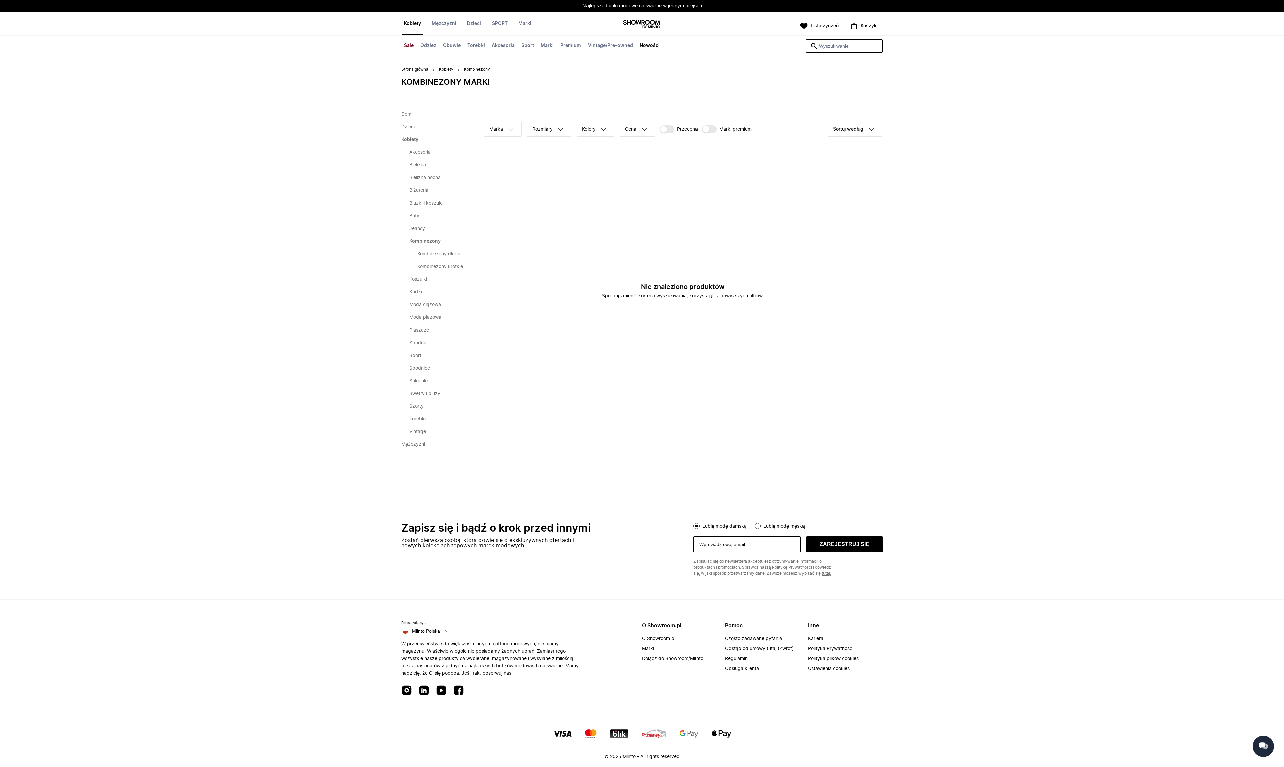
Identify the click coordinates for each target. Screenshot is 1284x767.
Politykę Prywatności (792, 567)
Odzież (428, 45)
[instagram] (406, 691)
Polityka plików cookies (833, 658)
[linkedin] (424, 691)
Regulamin (736, 658)
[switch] (679, 129)
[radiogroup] (788, 525)
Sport (527, 45)
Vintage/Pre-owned (610, 45)
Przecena (687, 129)
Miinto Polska (426, 631)
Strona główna (414, 69)
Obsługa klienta (742, 668)
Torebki (476, 45)
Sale (409, 45)
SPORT (500, 23)
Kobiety (412, 23)
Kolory (589, 129)
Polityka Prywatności (830, 648)
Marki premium (735, 129)
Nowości (650, 45)
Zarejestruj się (844, 544)
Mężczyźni (444, 23)
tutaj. (826, 573)
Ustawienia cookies (829, 668)
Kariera (815, 638)
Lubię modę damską (724, 526)
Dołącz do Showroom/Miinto (672, 658)
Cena (630, 129)
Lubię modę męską (784, 526)
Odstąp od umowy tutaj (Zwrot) (759, 648)
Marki (547, 45)
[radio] (696, 526)
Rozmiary (542, 129)
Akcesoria (503, 45)
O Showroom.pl (658, 638)
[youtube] (441, 691)
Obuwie (452, 45)
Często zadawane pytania (753, 638)
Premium (570, 45)
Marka (496, 129)
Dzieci (474, 23)
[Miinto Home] (642, 25)
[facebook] (458, 691)
